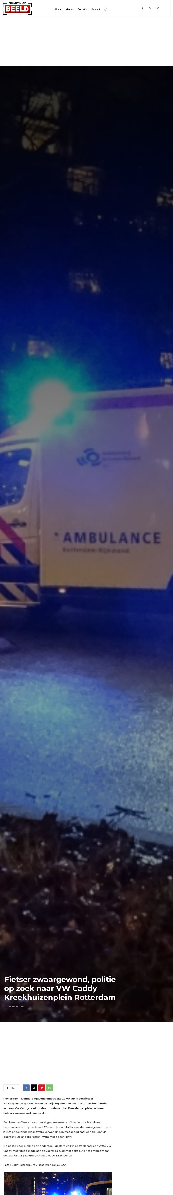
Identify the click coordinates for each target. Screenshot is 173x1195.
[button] (106, 9)
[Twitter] (150, 8)
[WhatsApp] (49, 1087)
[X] (34, 1087)
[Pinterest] (41, 1087)
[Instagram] (158, 8)
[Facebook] (143, 8)
